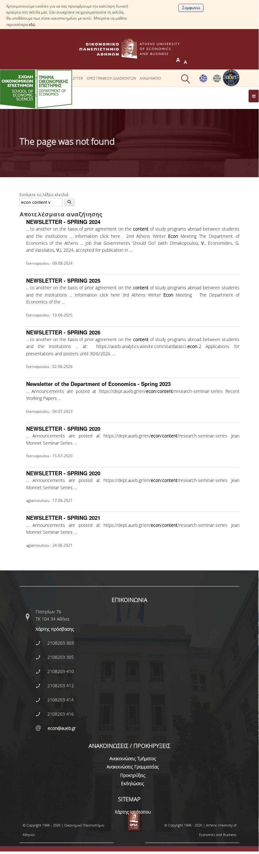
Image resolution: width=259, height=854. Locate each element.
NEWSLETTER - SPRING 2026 (63, 332)
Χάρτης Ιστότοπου (133, 812)
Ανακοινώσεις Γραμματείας (133, 767)
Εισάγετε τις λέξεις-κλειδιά (44, 194)
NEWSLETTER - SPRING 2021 (63, 517)
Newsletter (72, 78)
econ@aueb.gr (62, 728)
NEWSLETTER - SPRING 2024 (63, 222)
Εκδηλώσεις (132, 783)
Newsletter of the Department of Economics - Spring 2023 (98, 384)
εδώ (32, 24)
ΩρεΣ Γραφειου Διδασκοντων (111, 78)
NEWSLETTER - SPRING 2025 (63, 280)
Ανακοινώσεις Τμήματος (132, 758)
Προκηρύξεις (132, 775)
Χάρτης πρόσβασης (55, 629)
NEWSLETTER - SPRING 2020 (63, 428)
